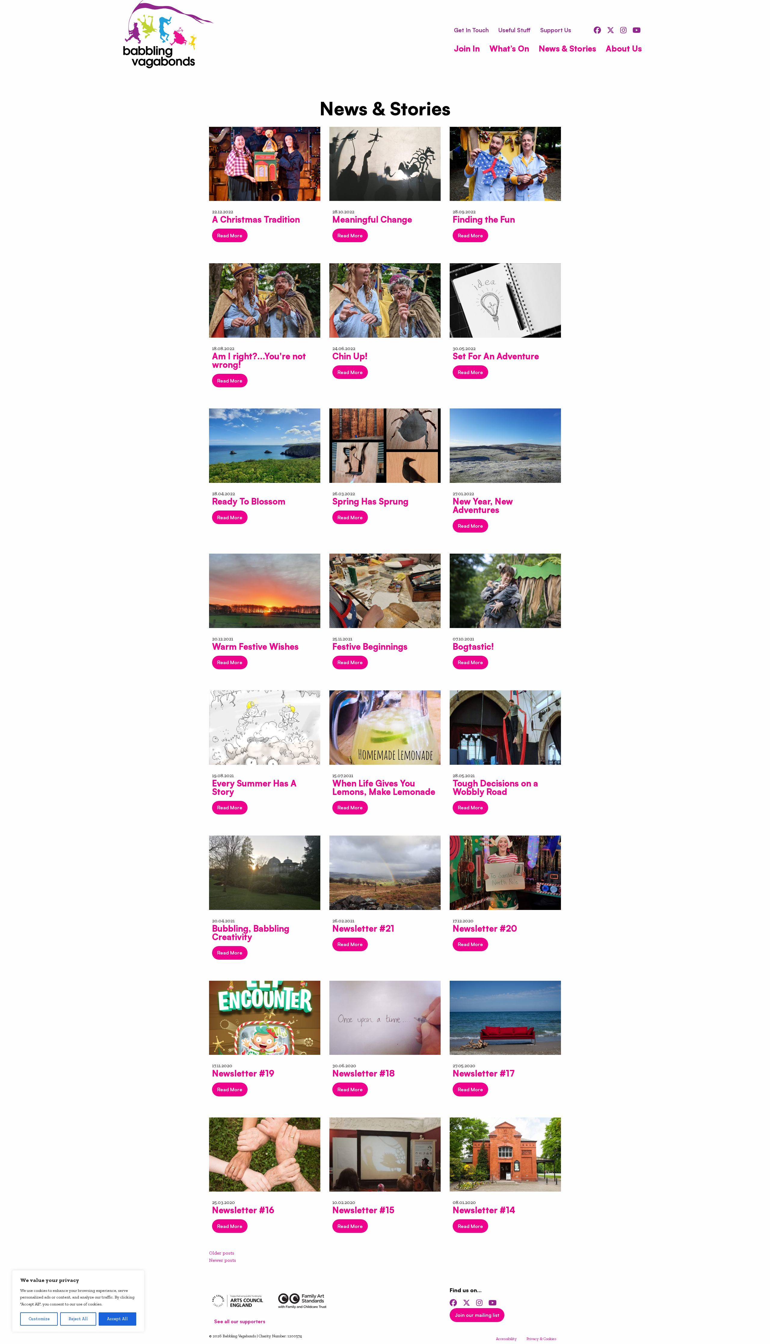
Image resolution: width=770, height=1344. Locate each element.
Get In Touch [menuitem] (471, 30)
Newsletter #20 (485, 928)
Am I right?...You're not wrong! (259, 360)
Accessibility (506, 1338)
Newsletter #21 (363, 928)
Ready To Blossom (248, 501)
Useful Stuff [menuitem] (514, 30)
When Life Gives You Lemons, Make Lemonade (383, 787)
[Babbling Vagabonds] (168, 35)
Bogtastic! (473, 646)
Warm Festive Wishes (255, 646)
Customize (39, 1318)
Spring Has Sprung (370, 501)
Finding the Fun (484, 219)
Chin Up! (350, 356)
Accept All (117, 1318)
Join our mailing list (477, 1315)
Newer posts (222, 1260)
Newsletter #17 (484, 1073)
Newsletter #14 (484, 1210)
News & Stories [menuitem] (567, 48)
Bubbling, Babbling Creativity (250, 932)
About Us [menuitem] (624, 48)
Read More (229, 236)
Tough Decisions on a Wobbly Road (495, 787)
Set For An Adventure (496, 356)
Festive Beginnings (370, 646)
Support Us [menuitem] (555, 30)
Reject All (78, 1318)
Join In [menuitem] (467, 48)
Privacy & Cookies (541, 1338)
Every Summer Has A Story (254, 787)
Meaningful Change (372, 219)
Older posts (221, 1253)
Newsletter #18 (363, 1073)
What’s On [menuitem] (509, 48)
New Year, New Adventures (483, 505)
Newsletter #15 (363, 1210)
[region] (78, 1301)
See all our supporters (239, 1321)
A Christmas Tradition (256, 219)
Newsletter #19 (243, 1073)
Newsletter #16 (243, 1210)
